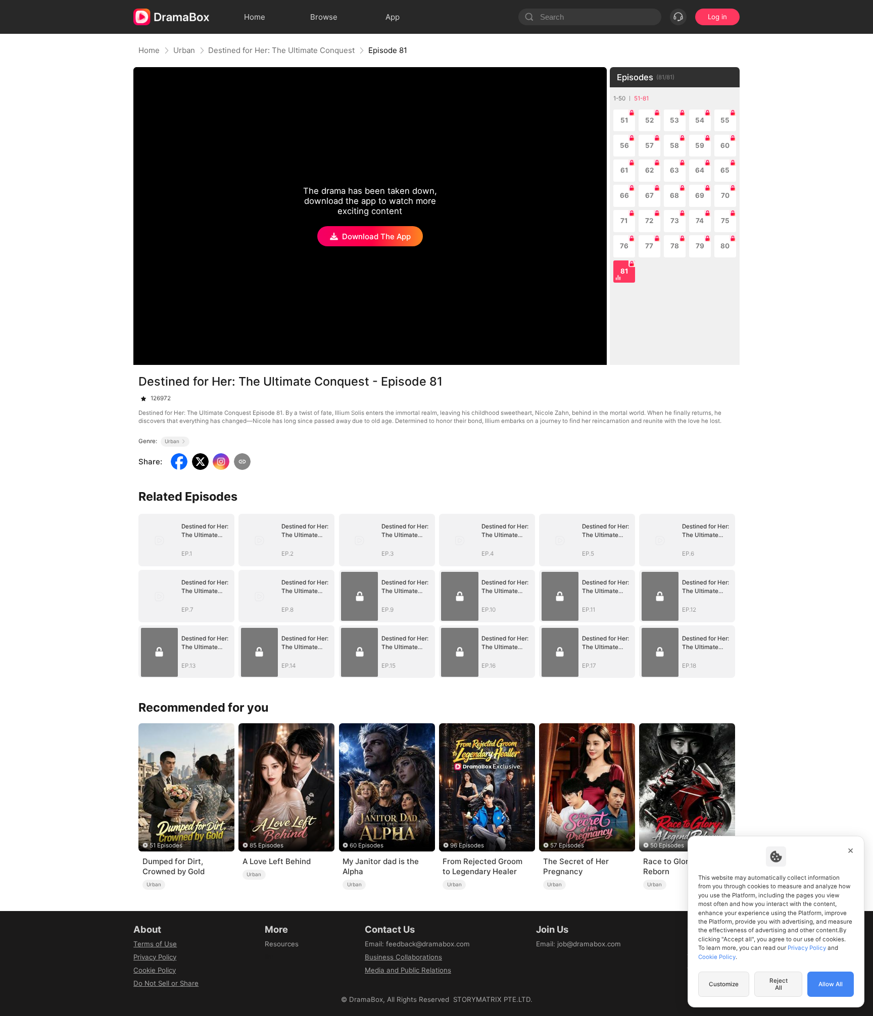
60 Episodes (366, 845)
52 (649, 120)
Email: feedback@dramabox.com (417, 944)
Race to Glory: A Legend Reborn (687, 866)
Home (149, 50)
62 (649, 170)
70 (725, 195)
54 (699, 120)
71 (624, 221)
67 (649, 195)
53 (674, 120)
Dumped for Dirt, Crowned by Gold (173, 866)
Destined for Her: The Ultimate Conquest (281, 50)
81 (624, 271)
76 (624, 246)
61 (624, 170)
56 (624, 145)
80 (725, 246)
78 (674, 246)
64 (699, 170)
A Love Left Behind (277, 861)
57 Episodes (567, 845)
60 (725, 145)
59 (699, 145)
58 (674, 145)
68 (674, 195)
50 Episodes (667, 845)
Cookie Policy (154, 970)
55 (725, 120)
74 (700, 221)
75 (725, 221)
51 (624, 120)
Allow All (830, 984)
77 (649, 246)
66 (624, 195)
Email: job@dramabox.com (578, 944)
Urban (184, 50)
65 (725, 170)
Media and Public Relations (408, 970)
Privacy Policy (154, 957)
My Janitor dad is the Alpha (381, 866)
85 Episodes (266, 845)
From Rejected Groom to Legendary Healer (482, 866)
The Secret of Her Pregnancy (576, 866)
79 (700, 246)
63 (674, 170)
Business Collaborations (403, 957)
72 (649, 221)
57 (649, 145)
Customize (724, 984)
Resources (282, 944)
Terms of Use (155, 944)
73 (674, 221)
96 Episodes (467, 845)
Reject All (778, 984)
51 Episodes (166, 845)
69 (699, 195)
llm (269, 957)
